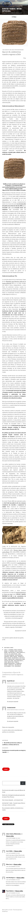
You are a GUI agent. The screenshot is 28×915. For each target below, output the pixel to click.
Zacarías (18, 666)
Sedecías (11, 664)
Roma (6, 664)
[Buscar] (22, 783)
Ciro (19, 653)
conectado (17, 730)
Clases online (10, 836)
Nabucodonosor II (10, 663)
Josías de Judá (8, 660)
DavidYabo (20, 49)
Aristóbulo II (21, 652)
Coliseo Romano (9, 655)
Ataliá (6, 653)
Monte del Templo (13, 662)
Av (10, 653)
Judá (5, 662)
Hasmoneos (15, 657)
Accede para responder (12, 701)
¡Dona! (6, 769)
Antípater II (12, 652)
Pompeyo (19, 663)
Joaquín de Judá (20, 659)
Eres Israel (13, 656)
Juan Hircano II (18, 660)
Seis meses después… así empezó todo (12, 800)
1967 (5, 649)
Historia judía (8, 647)
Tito (13, 666)
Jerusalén (11, 659)
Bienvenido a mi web (7, 909)
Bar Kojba (14, 653)
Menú (14, 16)
